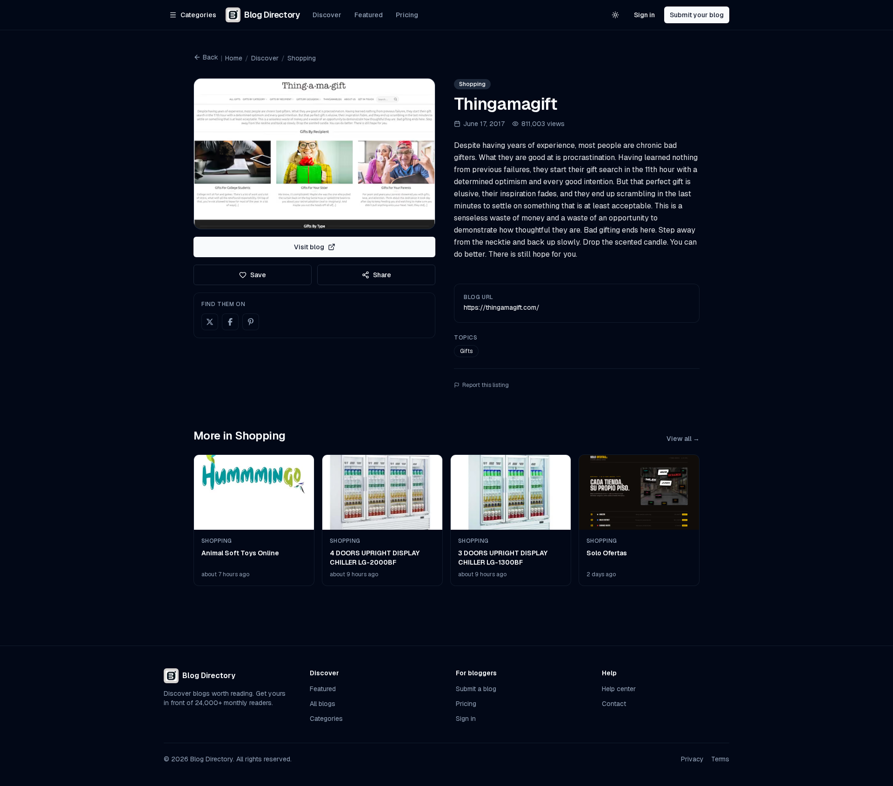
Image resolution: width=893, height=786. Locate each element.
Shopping (301, 58)
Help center (619, 689)
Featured (368, 15)
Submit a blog (476, 689)
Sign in (644, 15)
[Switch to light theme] (615, 15)
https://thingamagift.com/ (502, 307)
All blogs (322, 703)
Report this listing (485, 385)
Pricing (407, 15)
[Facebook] (230, 321)
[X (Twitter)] (209, 321)
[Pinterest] (250, 321)
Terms (720, 759)
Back (210, 57)
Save (258, 275)
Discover (327, 15)
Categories (326, 718)
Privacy (692, 759)
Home (233, 58)
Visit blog (309, 247)
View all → (683, 438)
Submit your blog (697, 15)
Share (382, 275)
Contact (614, 703)
